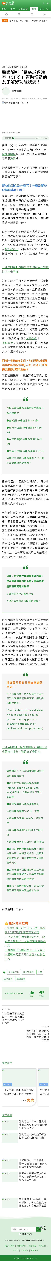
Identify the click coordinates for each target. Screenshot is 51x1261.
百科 (42, 8)
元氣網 (10, 66)
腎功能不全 (11, 249)
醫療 (34, 8)
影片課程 (7, 1084)
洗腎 (13, 158)
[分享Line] (19, 14)
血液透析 (31, 338)
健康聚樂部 (21, 1246)
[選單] (47, 3)
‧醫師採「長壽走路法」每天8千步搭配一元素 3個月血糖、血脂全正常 (25, 954)
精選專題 (32, 1246)
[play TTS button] (13, 138)
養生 (12, 8)
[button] (47, 9)
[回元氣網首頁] (10, 3)
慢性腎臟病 (9, 154)
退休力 (15, 1250)
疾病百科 (42, 1246)
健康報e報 (27, 1234)
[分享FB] (6, 14)
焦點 (4, 8)
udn (3, 66)
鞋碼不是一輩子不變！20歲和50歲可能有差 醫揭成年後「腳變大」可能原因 (28, 21)
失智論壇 (23, 8)
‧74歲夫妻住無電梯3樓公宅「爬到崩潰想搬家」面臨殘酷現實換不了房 (25, 941)
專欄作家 (34, 1250)
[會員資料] (43, 3)
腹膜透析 (7, 343)
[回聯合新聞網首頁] (3, 3)
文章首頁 (24, 1250)
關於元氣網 (9, 1246)
